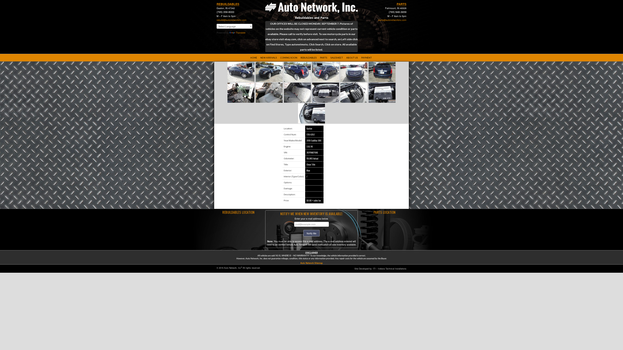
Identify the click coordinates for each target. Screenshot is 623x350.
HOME (253, 57)
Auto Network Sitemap (311, 262)
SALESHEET (336, 57)
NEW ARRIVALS (268, 57)
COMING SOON (288, 57)
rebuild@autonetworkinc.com (231, 20)
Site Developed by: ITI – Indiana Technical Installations (380, 268)
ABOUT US (352, 57)
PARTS (323, 57)
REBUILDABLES (308, 57)
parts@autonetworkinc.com (392, 20)
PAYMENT (366, 57)
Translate (240, 32)
